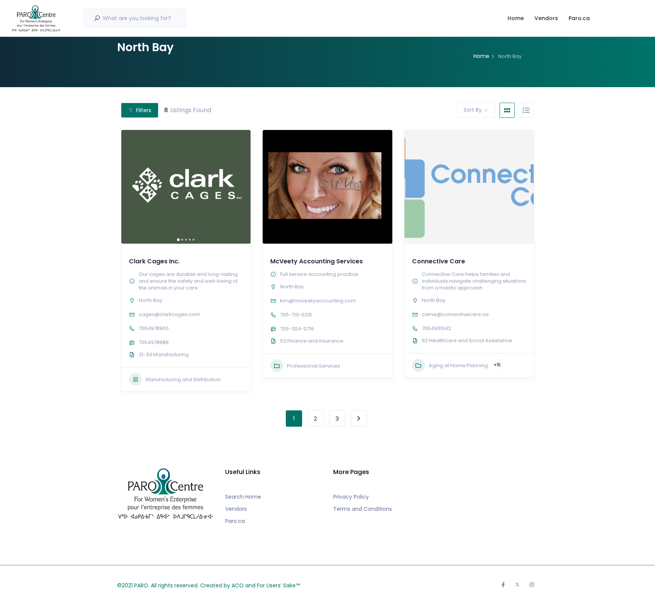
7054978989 (154, 342)
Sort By (473, 110)
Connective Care (438, 261)
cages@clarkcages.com (169, 314)
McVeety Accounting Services (316, 261)
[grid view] (507, 110)
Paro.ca (579, 18)
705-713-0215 (296, 314)
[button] (130, 186)
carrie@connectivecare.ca (455, 314)
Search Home (243, 497)
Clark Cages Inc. (154, 261)
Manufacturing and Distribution (183, 379)
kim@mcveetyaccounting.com (318, 300)
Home (516, 18)
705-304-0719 (297, 328)
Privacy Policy (351, 497)
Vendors (546, 18)
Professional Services (313, 365)
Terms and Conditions (362, 509)
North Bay (150, 300)
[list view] (526, 110)
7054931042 (436, 328)
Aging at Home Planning (458, 365)
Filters (143, 110)
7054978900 (154, 328)
